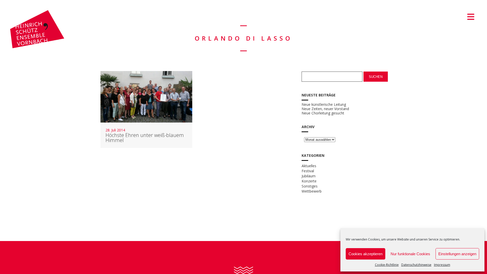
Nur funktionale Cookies (410, 254)
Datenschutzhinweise (416, 265)
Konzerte (309, 181)
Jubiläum (309, 176)
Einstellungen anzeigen (457, 254)
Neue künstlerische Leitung (324, 104)
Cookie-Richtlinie (387, 265)
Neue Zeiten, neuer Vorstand (325, 108)
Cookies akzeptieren (365, 254)
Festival (308, 170)
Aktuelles (309, 165)
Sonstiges (310, 186)
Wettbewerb (312, 191)
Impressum (442, 265)
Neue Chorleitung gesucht (323, 113)
